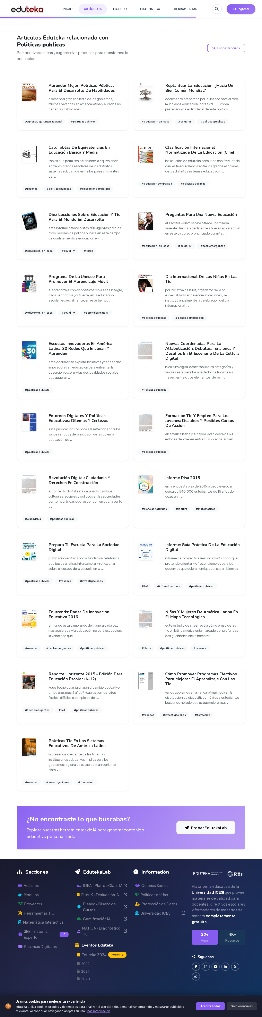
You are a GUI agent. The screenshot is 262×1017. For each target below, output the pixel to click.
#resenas (31, 188)
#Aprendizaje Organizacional (43, 121)
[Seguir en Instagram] (206, 967)
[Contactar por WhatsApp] (196, 976)
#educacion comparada (95, 188)
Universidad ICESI (156, 913)
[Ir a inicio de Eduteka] (27, 9)
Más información (98, 1011)
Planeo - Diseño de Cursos (99, 906)
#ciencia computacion (189, 317)
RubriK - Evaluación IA (100, 894)
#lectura (181, 508)
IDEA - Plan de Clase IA (103, 885)
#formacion (202, 715)
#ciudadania (33, 518)
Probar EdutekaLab (209, 827)
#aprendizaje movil (96, 312)
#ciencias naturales (154, 508)
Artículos (31, 885)
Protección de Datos (159, 903)
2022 (85, 964)
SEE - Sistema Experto (44, 934)
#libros (88, 250)
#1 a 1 (145, 586)
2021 (85, 971)
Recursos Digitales (40, 946)
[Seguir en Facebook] (196, 967)
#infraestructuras (168, 586)
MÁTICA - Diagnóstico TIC (101, 931)
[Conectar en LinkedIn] (225, 967)
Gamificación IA (97, 918)
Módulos (31, 894)
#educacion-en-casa (155, 121)
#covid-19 (185, 121)
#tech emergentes (212, 245)
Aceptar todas (210, 1006)
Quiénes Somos (154, 885)
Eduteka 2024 (102, 954)
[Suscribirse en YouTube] (215, 967)
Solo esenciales (242, 1006)
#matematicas (205, 508)
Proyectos (33, 903)
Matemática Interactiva (43, 922)
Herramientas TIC (39, 913)
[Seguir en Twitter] (235, 967)
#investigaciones (91, 581)
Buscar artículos (228, 48)
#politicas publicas (83, 121)
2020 (85, 979)
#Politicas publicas (154, 389)
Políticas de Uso (154, 894)
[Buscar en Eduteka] (217, 9)
